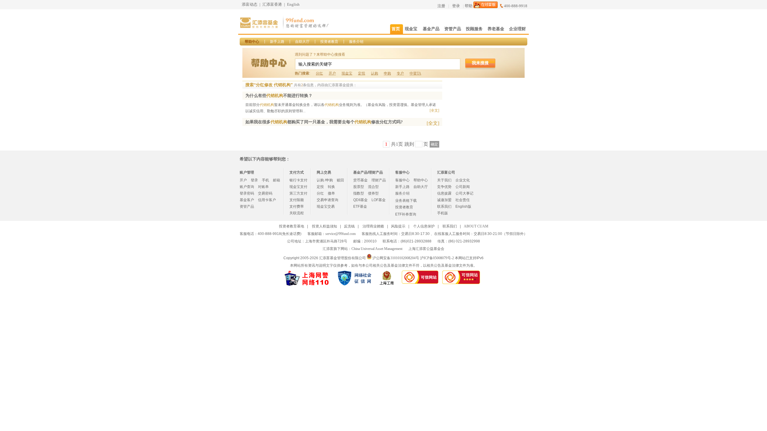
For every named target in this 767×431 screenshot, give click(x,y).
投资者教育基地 (291, 226)
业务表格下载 (406, 200)
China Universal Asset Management (376, 249)
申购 (387, 73)
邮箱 (276, 180)
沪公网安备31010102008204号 (395, 258)
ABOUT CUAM (476, 226)
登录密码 (247, 193)
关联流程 (296, 213)
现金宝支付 (298, 187)
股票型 (358, 187)
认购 (374, 73)
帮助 (468, 6)
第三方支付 (298, 193)
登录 (456, 6)
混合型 (373, 187)
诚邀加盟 (444, 200)
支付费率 (296, 206)
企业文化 (462, 180)
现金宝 (347, 73)
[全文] (434, 110)
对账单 (263, 187)
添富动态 (249, 4)
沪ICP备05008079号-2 (437, 258)
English (293, 4)
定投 (361, 73)
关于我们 (444, 180)
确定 (434, 144)
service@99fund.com (340, 234)
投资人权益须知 (324, 226)
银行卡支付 (298, 180)
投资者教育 (329, 41)
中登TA (415, 73)
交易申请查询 (327, 200)
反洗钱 (349, 226)
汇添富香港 (272, 4)
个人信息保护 (424, 226)
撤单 (331, 193)
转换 (331, 187)
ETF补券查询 (405, 214)
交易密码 (265, 193)
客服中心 (402, 180)
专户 (400, 73)
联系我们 (444, 206)
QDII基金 (360, 200)
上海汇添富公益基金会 (426, 249)
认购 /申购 (325, 180)
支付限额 (296, 200)
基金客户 (247, 200)
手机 (265, 180)
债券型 (373, 193)
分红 (319, 73)
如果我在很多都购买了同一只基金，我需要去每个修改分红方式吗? (324, 122)
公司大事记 (464, 193)
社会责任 (462, 200)
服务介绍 (356, 41)
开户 (332, 73)
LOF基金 (379, 200)
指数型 (358, 193)
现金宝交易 (326, 206)
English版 (463, 206)
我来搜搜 (480, 62)
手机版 (442, 213)
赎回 (340, 180)
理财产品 (379, 180)
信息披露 (444, 193)
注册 (441, 6)
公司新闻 (462, 187)
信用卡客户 (267, 200)
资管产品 (247, 206)
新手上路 (277, 41)
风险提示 (398, 226)
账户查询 (247, 187)
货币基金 (360, 180)
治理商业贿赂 (373, 226)
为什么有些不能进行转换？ (278, 95)
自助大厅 (302, 41)
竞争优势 (444, 187)
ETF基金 (360, 206)
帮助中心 (252, 41)
